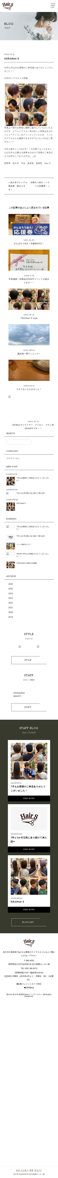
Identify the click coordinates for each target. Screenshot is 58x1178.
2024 (10, 593)
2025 (10, 589)
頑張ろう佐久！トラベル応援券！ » (40, 184)
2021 (10, 608)
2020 (10, 612)
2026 (10, 584)
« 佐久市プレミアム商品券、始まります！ (17, 186)
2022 (10, 603)
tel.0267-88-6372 (29, 1170)
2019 (10, 617)
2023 (10, 598)
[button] (11, 647)
